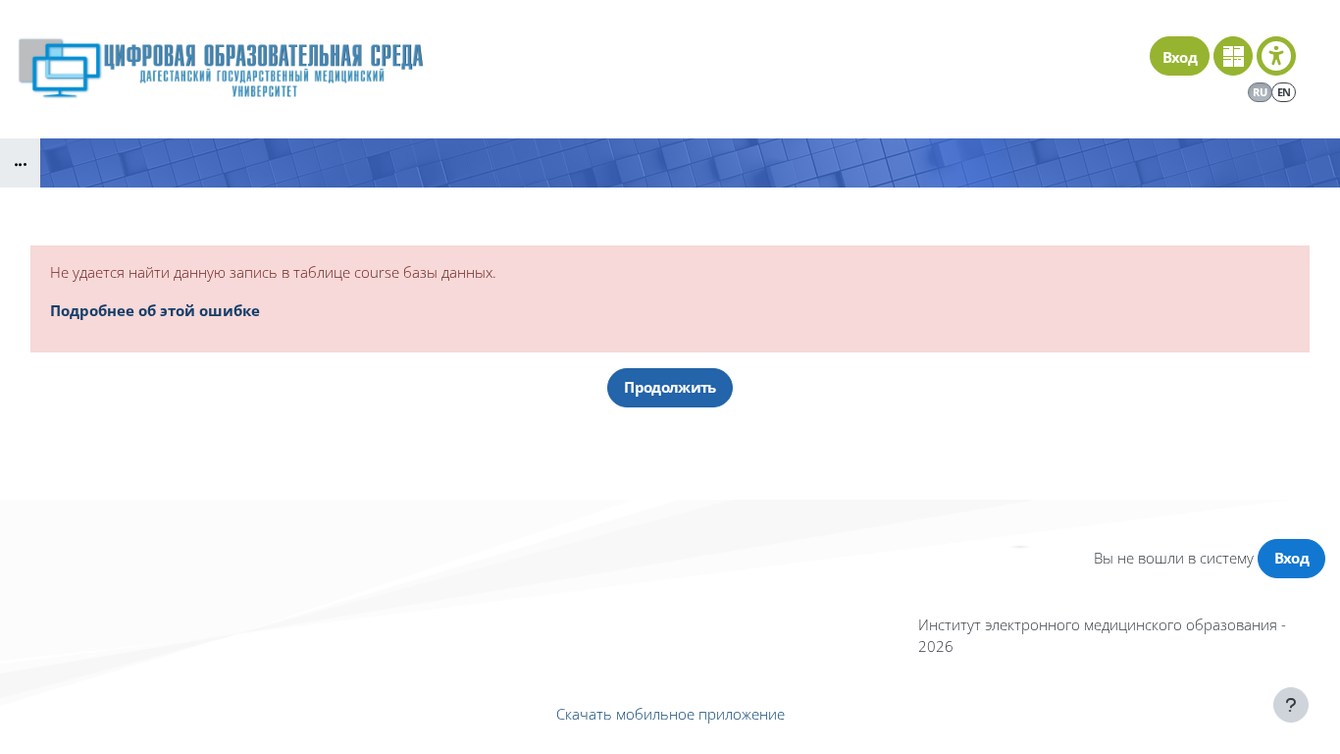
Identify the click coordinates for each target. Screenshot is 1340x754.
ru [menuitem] (1259, 91)
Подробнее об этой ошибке (155, 310)
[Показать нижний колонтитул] (1291, 705)
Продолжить (669, 387)
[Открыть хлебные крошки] (20, 163)
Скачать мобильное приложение (670, 714)
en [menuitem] (1284, 91)
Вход (1179, 57)
